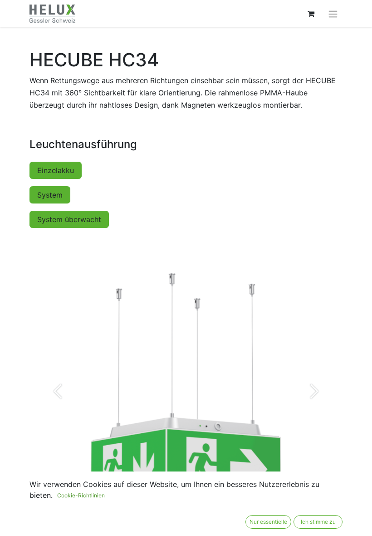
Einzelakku (55, 170)
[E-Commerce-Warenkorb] (311, 14)
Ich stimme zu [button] (318, 521)
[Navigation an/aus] (333, 14)
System (50, 194)
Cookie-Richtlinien (81, 495)
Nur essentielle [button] (268, 521)
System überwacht (69, 219)
